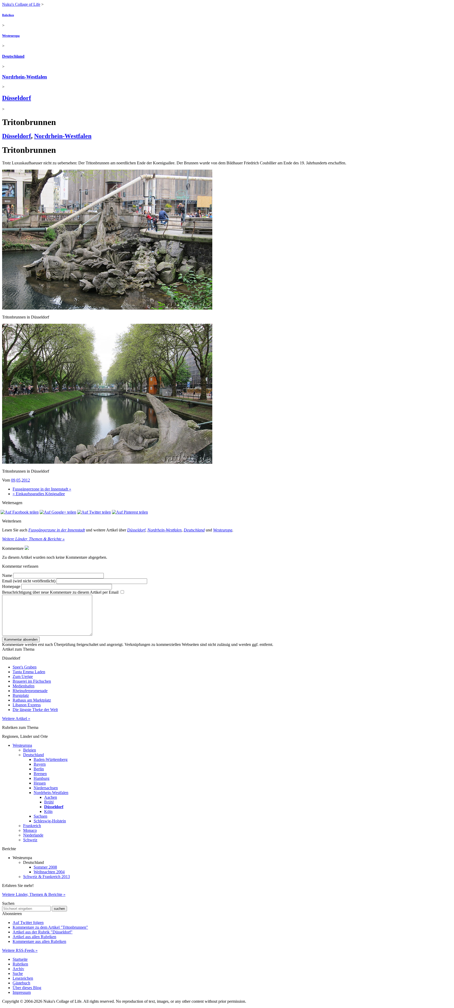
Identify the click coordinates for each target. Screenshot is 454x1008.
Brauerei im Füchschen (32, 681)
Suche (18, 973)
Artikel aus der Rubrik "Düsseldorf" (43, 932)
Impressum (22, 992)
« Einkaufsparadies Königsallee (39, 494)
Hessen (40, 783)
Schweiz (30, 840)
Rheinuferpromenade (30, 690)
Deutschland (13, 56)
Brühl (49, 802)
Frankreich (32, 825)
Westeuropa (11, 36)
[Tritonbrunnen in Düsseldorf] (107, 308)
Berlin (39, 769)
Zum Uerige (23, 676)
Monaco (30, 830)
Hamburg (41, 778)
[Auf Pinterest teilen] (130, 512)
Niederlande (33, 835)
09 (13, 480)
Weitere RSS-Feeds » (20, 950)
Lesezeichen (23, 978)
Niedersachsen (46, 788)
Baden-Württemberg (51, 759)
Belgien (29, 750)
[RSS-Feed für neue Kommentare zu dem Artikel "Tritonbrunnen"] (27, 548)
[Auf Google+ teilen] (58, 512)
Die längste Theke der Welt (35, 709)
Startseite (20, 959)
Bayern (40, 764)
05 (18, 480)
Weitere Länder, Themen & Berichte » (33, 539)
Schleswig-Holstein (50, 821)
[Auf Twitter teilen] (94, 512)
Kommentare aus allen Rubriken (39, 941)
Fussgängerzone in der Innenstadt (56, 530)
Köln (48, 811)
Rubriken (8, 15)
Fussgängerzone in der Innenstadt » (42, 489)
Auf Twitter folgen (28, 922)
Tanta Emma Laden (29, 672)
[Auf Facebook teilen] (20, 512)
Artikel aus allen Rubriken (34, 936)
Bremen (40, 773)
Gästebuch (21, 983)
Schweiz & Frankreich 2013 (46, 876)
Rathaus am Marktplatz (32, 700)
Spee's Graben (25, 667)
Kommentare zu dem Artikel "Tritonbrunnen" (50, 927)
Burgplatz (21, 695)
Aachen (50, 797)
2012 (26, 480)
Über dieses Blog (27, 987)
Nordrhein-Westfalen (24, 77)
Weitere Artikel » (16, 718)
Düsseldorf (16, 98)
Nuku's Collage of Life (21, 4)
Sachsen (40, 816)
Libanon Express (27, 705)
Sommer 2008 (45, 867)
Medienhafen (23, 686)
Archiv (18, 969)
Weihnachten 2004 (49, 872)
